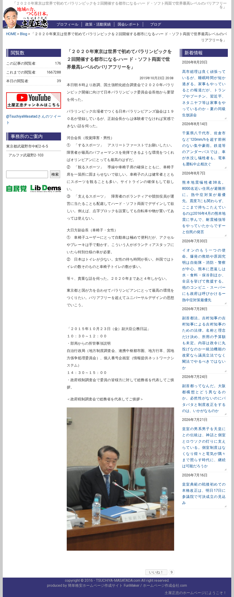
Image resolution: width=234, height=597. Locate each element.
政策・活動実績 (98, 24)
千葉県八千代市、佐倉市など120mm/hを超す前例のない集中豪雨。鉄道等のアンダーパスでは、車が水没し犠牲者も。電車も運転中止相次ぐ (204, 148)
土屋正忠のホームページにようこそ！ (196, 593)
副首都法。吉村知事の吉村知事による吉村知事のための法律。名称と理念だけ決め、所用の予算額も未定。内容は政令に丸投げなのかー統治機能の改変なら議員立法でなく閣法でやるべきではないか (204, 343)
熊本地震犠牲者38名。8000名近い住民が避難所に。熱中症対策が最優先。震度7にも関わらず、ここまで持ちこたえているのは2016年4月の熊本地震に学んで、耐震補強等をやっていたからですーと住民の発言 (204, 207)
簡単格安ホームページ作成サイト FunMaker (103, 585)
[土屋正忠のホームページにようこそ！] (25, 17)
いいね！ (156, 572)
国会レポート (129, 24)
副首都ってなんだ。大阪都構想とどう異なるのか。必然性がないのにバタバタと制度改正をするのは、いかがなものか (204, 398)
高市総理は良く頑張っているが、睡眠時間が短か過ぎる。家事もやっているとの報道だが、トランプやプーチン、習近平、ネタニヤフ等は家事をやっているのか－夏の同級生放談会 (204, 93)
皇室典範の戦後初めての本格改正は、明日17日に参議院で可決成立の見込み (204, 493)
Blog (24, 34)
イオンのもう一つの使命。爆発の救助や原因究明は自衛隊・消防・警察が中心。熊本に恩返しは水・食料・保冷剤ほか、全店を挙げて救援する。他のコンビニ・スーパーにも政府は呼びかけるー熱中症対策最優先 (204, 275)
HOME (11, 34)
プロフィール (67, 24)
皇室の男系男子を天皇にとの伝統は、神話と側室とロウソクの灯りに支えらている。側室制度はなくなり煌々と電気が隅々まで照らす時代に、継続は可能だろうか (204, 447)
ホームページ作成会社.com (165, 585)
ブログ (155, 24)
